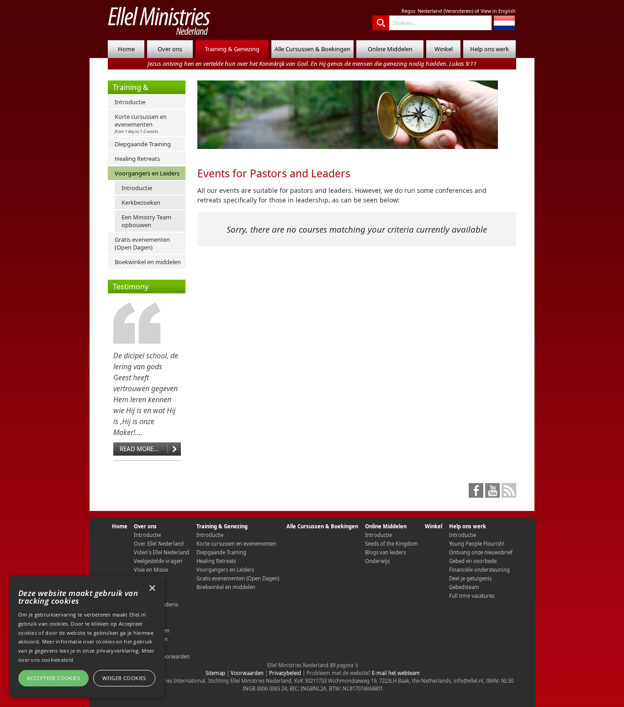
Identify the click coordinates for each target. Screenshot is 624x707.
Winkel (443, 49)
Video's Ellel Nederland (161, 552)
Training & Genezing (232, 49)
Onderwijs (377, 561)
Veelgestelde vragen (158, 561)
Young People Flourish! (476, 544)
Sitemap (215, 673)
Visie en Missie (151, 570)
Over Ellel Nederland (159, 544)
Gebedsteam (464, 587)
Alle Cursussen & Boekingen (312, 49)
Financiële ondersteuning (479, 570)
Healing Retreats (137, 158)
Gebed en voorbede (473, 561)
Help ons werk (489, 49)
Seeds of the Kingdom (391, 544)
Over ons (170, 49)
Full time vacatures (471, 596)
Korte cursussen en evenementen (141, 123)
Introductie (130, 102)
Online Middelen (390, 49)
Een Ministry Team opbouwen (146, 221)
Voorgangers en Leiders (147, 173)
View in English (498, 11)
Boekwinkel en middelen (148, 262)
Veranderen (458, 11)
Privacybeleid (285, 673)
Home (126, 49)
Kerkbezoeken (141, 202)
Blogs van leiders (385, 552)
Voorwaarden (247, 673)
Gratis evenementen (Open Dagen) (142, 243)
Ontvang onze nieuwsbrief (481, 552)
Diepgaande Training (143, 144)
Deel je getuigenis (470, 578)
